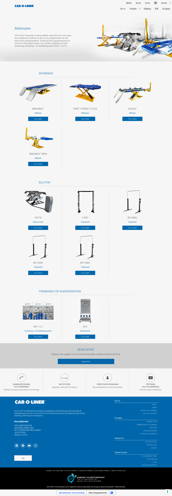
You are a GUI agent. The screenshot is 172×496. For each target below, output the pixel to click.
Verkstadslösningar (150, 431)
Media (155, 462)
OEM (156, 8)
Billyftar (44, 182)
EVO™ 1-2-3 (38, 326)
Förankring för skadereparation (60, 291)
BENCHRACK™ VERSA (38, 153)
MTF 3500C (38, 262)
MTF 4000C (132, 217)
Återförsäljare (152, 445)
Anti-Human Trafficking (85, 470)
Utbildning (147, 8)
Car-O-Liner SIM (152, 459)
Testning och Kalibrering (148, 434)
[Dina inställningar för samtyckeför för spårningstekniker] (167, 491)
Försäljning (166, 8)
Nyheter (129, 3)
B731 (85, 326)
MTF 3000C (85, 262)
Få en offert (38, 118)
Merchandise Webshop (149, 465)
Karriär (138, 3)
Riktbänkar (46, 73)
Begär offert (86, 361)
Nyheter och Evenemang (149, 410)
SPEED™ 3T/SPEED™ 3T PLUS (85, 108)
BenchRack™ (38, 108)
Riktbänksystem (152, 421)
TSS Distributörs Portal (149, 456)
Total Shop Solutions (150, 413)
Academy (154, 448)
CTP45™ (85, 217)
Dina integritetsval (98, 492)
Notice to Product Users (119, 470)
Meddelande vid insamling (71, 492)
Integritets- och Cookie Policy (54, 470)
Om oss (123, 8)
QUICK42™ (132, 108)
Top (23, 458)
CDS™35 (38, 217)
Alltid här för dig (151, 442)
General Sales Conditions (102, 470)
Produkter (133, 8)
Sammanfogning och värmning (147, 425)
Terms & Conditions (71, 470)
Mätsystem (153, 428)
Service (147, 3)
